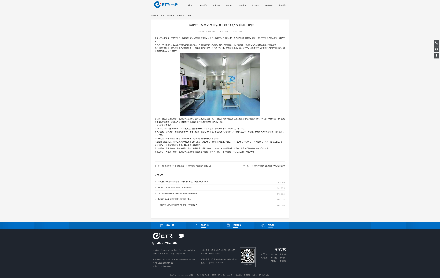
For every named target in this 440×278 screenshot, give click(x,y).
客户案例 (273, 258)
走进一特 (273, 254)
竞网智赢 (247, 275)
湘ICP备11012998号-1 (225, 275)
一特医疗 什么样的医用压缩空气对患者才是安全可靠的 (177, 205)
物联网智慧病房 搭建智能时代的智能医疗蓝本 (174, 199)
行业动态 (181, 15)
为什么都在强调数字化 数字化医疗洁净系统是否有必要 (177, 193)
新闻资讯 (171, 15)
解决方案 (283, 254)
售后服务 (264, 258)
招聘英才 (274, 261)
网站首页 (264, 254)
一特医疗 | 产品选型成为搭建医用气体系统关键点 (267, 166)
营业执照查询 (264, 275)
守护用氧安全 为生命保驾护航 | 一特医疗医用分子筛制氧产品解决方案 (187, 166)
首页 (163, 15)
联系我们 (283, 261)
